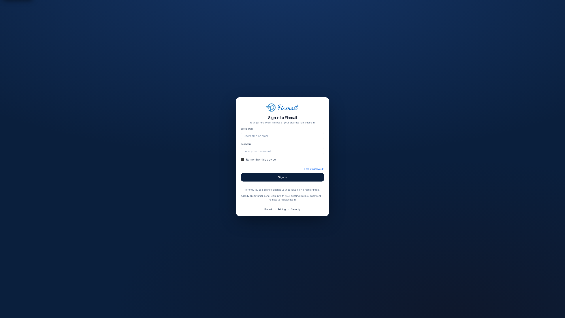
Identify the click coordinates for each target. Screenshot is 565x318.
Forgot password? (314, 169)
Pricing (282, 209)
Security (296, 209)
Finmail (268, 209)
